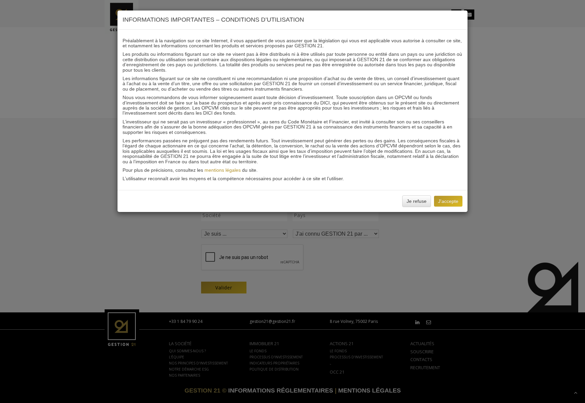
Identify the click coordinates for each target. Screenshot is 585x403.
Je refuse (417, 201)
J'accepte (448, 201)
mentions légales (222, 170)
